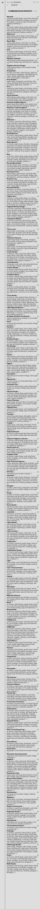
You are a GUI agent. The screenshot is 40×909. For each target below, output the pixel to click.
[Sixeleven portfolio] (22, 801)
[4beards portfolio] (22, 20)
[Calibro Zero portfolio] (22, 200)
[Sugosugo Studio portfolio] (22, 815)
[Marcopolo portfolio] (22, 590)
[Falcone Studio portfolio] (22, 395)
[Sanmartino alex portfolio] (22, 775)
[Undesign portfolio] (22, 837)
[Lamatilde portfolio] (22, 516)
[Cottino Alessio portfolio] (22, 270)
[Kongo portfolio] (22, 498)
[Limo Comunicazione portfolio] (22, 571)
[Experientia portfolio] (22, 381)
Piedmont (14, 5)
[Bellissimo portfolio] (22, 126)
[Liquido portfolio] (22, 581)
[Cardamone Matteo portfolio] (22, 223)
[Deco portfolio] (22, 323)
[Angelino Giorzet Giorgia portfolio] (22, 67)
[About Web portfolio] (22, 44)
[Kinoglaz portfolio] (22, 488)
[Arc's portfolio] (22, 90)
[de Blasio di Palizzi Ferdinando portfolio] (22, 318)
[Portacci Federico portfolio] (22, 688)
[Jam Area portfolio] (22, 480)
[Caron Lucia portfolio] (22, 232)
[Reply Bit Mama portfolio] (22, 724)
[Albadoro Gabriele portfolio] (22, 61)
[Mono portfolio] (22, 605)
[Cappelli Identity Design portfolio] (22, 212)
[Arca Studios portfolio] (22, 82)
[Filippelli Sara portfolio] (22, 409)
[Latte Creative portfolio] (22, 535)
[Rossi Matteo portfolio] (22, 744)
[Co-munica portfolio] (22, 247)
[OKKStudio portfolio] (22, 633)
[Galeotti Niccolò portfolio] (22, 434)
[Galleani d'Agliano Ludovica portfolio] (22, 442)
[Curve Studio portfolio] (22, 301)
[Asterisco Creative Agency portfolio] (22, 113)
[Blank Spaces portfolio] (22, 148)
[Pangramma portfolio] (22, 662)
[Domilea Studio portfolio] (22, 341)
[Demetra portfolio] (22, 332)
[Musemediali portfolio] (22, 614)
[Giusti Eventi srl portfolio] (22, 450)
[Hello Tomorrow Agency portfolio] (22, 466)
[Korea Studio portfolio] (22, 507)
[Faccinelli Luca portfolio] (22, 387)
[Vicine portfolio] (22, 858)
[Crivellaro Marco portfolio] (22, 279)
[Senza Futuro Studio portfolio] (22, 784)
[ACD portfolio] (22, 53)
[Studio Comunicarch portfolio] (22, 808)
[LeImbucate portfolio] (22, 545)
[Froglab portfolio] (22, 426)
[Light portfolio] (22, 563)
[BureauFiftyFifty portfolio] (22, 191)
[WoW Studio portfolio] (22, 868)
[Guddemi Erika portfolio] (22, 457)
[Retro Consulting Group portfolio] (22, 735)
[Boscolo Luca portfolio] (22, 182)
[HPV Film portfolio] (22, 473)
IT (33, 2)
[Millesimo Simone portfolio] (22, 598)
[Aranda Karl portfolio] (22, 74)
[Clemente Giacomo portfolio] (22, 240)
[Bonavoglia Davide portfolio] (22, 166)
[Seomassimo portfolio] (22, 794)
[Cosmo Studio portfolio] (22, 256)
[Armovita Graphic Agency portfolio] (22, 104)
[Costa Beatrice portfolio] (22, 264)
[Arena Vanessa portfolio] (22, 98)
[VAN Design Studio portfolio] (22, 849)
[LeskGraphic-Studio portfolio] (22, 554)
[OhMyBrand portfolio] (22, 622)
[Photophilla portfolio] (22, 672)
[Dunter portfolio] (22, 358)
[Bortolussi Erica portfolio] (22, 174)
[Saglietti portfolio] (22, 765)
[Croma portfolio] (22, 289)
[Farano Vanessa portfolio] (22, 402)
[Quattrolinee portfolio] (22, 714)
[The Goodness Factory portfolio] (22, 827)
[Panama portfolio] (22, 651)
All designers (15, 2)
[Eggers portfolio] (22, 368)
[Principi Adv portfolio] (22, 696)
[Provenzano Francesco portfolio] (22, 704)
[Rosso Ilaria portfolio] (22, 750)
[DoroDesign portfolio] (22, 349)
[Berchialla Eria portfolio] (22, 137)
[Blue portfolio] (22, 158)
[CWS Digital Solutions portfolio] (22, 311)
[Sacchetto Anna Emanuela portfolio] (22, 755)
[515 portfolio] (22, 29)
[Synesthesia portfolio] (22, 822)
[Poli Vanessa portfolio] (22, 680)
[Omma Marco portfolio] (22, 643)
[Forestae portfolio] (22, 417)
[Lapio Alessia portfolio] (22, 526)
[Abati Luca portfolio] (22, 36)
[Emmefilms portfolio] (22, 375)
